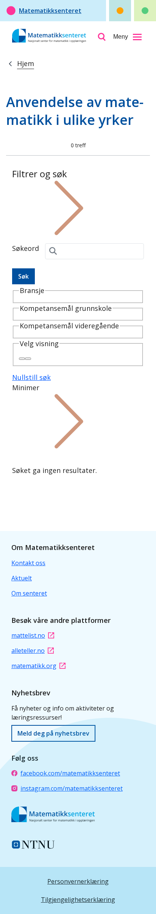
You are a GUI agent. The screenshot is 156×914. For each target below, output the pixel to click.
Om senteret (29, 593)
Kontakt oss (28, 563)
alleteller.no (28, 650)
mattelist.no (28, 635)
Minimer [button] (25, 387)
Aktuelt (21, 578)
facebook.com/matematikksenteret (70, 773)
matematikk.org (33, 666)
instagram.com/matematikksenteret (71, 788)
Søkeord (25, 248)
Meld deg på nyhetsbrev (53, 733)
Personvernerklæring (78, 881)
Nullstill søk (31, 377)
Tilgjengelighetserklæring (78, 899)
